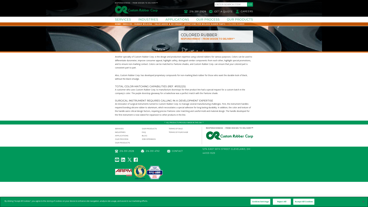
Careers (247, 11)
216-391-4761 (153, 151)
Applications (177, 19)
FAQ (144, 132)
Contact (177, 151)
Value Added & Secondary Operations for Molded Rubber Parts (190, 24)
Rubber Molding (143, 24)
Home (118, 24)
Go (250, 4)
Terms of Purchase (178, 132)
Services (123, 19)
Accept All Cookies (304, 201)
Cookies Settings (260, 201)
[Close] (363, 201)
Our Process (208, 19)
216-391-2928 (197, 11)
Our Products (240, 19)
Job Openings (149, 139)
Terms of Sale (176, 129)
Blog (144, 136)
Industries (148, 19)
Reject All (281, 201)
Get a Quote (223, 11)
